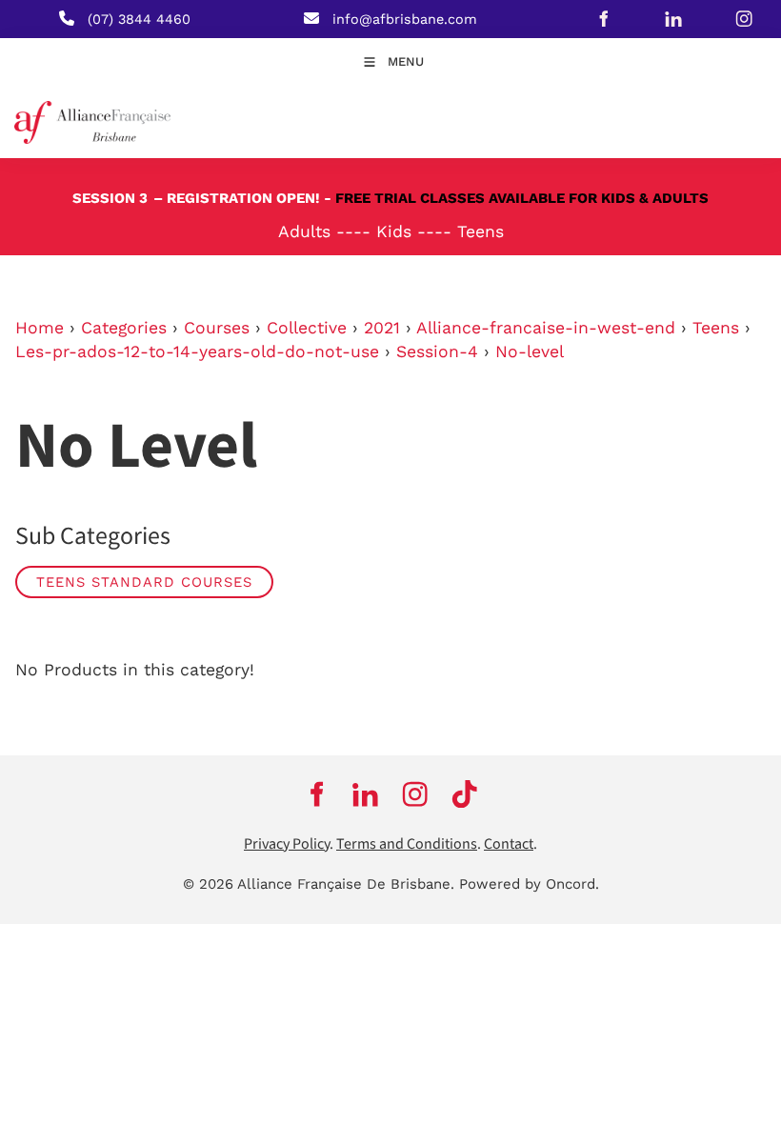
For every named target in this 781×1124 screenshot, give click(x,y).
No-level (529, 351)
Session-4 (437, 351)
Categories (124, 327)
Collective (307, 327)
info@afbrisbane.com (404, 19)
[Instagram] (744, 19)
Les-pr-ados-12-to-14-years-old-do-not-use (197, 351)
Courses (217, 327)
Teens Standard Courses (144, 582)
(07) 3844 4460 (139, 19)
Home (39, 327)
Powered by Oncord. (529, 884)
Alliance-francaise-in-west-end (545, 327)
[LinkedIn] (673, 19)
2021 (382, 327)
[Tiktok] (465, 794)
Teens (715, 327)
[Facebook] (603, 19)
